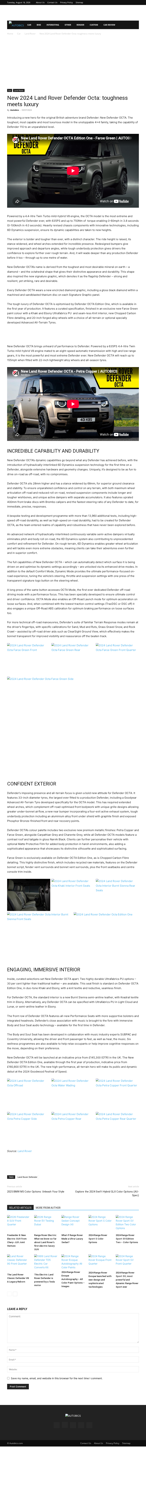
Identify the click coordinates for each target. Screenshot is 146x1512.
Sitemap (79, 2)
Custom (94, 24)
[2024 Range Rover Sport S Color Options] (100, 1223)
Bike (39, 24)
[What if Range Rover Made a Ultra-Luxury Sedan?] (73, 1223)
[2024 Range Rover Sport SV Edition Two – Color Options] (127, 1223)
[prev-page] (9, 1294)
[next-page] (15, 1294)
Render (80, 24)
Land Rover (30, 33)
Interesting (52, 24)
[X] (130, 2)
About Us (40, 2)
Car (29, 24)
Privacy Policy (66, 2)
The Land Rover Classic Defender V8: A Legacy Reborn (18, 1278)
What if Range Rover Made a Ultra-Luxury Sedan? (72, 1239)
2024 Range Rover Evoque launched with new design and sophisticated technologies (99, 1279)
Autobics (14, 110)
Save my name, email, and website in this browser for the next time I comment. (57, 1378)
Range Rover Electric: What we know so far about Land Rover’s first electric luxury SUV (45, 1242)
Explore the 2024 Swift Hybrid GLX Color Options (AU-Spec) (107, 1193)
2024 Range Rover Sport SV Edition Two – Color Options (127, 1239)
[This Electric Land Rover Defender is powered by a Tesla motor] (45, 1263)
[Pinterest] (124, 2)
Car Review (109, 24)
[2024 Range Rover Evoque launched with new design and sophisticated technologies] (100, 1262)
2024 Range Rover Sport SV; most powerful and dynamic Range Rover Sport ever (127, 1279)
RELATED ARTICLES (20, 1207)
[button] (134, 25)
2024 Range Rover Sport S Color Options (97, 1239)
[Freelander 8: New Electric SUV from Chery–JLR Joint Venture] (18, 1223)
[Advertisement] (73, 12)
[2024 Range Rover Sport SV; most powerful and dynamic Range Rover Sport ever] (127, 1262)
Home (10, 33)
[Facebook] (112, 2)
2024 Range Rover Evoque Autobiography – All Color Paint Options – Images (73, 1279)
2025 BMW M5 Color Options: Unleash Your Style (35, 1191)
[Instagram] (118, 2)
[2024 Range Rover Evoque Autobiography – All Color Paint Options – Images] (73, 1261)
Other (68, 24)
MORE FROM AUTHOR (48, 1207)
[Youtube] (136, 2)
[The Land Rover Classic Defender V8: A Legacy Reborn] (18, 1263)
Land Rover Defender (27, 1177)
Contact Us (52, 2)
